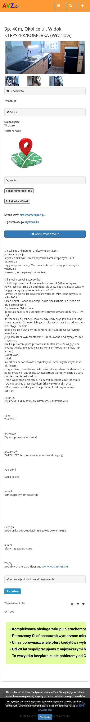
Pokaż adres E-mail (17, 201)
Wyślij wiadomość (46, 234)
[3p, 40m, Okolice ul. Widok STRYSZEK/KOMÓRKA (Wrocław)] (45, 57)
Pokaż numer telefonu (19, 191)
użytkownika (31, 222)
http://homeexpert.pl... (33, 215)
